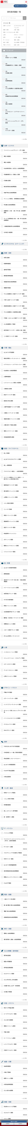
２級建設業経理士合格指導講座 (12, 226)
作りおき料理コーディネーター (12, 636)
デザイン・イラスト (18, 34)
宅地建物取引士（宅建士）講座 (13, 64)
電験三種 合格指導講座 (10, 911)
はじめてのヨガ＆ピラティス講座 (12, 459)
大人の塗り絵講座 (8, 1090)
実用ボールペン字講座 (11, 56)
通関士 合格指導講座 (9, 933)
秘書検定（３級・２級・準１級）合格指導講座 (15, 211)
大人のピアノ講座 (8, 1112)
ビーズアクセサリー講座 (10, 1013)
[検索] (24, 18)
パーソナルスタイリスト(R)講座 (12, 718)
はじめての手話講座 (9, 352)
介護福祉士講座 (8, 388)
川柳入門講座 (7, 1072)
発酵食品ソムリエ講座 (9, 624)
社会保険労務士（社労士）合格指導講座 (14, 168)
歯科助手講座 (7, 269)
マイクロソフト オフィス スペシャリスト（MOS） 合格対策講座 (14, 839)
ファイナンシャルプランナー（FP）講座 (14, 121)
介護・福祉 (16, 29)
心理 (4, 34)
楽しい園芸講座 (8, 465)
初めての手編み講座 (9, 1007)
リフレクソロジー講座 (9, 551)
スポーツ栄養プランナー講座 (11, 630)
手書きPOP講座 (8, 692)
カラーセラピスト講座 (9, 664)
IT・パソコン (6, 39)
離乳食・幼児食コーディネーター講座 (13, 617)
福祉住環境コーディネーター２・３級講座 (15, 358)
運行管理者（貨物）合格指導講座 (12, 939)
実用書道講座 (7, 804)
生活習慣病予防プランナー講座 (12, 611)
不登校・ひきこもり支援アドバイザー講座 (15, 318)
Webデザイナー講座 (9, 730)
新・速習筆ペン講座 (9, 817)
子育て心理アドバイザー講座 (11, 300)
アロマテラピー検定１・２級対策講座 (13, 471)
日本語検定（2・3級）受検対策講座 (13, 752)
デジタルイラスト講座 (9, 724)
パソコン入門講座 (8, 833)
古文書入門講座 (8, 991)
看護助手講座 (7, 287)
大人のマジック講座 (9, 973)
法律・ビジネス (7, 25)
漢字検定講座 (7, 955)
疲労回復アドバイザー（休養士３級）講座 (15, 330)
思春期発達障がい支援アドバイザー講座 (14, 306)
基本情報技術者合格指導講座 (11, 871)
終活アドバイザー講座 (9, 394)
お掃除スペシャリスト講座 (11, 497)
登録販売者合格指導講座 (11, 95)
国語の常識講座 (8, 961)
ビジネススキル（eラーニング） (19, 26)
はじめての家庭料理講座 (10, 567)
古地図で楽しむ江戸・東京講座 (12, 985)
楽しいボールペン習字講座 (11, 810)
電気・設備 (16, 39)
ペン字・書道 (17, 37)
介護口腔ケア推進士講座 (10, 425)
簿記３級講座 (8, 103)
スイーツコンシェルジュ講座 (11, 587)
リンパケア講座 (8, 509)
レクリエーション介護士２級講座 (12, 382)
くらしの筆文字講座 (9, 798)
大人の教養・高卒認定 (19, 42)
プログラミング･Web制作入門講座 (13, 852)
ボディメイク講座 (8, 539)
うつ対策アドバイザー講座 (11, 336)
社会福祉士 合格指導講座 (10, 370)
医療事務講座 (8, 79)
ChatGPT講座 (7, 883)
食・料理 (16, 32)
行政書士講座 (8, 72)
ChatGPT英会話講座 (9, 770)
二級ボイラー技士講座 (9, 899)
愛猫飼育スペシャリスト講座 (11, 521)
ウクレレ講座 (7, 1118)
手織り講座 (7, 1032)
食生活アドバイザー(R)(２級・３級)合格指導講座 (15, 580)
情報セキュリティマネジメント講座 (13, 877)
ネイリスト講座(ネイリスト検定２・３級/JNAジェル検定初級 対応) (14, 478)
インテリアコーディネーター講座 (12, 704)
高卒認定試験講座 (8, 967)
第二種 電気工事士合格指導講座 (12, 905)
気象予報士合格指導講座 (10, 192)
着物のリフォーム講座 (9, 1026)
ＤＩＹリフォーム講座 (9, 1038)
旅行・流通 (6, 42)
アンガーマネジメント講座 (11, 670)
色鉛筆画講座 (7, 1066)
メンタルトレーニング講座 (11, 652)
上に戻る (25, 139)
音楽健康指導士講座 (9, 437)
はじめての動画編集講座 (10, 865)
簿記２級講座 (7, 162)
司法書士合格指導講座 (9, 204)
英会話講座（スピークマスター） (12, 758)
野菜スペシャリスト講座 (10, 605)
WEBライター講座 (8, 858)
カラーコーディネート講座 (11, 698)
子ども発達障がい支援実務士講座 (14, 87)
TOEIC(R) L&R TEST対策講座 (12, 746)
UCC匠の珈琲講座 (8, 599)
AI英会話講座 (7, 776)
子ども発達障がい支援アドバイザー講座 (14, 293)
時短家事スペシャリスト (10, 533)
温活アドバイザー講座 (9, 527)
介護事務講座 (7, 376)
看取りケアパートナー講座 (11, 431)
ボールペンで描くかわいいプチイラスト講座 (15, 711)
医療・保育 (6, 29)
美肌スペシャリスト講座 (10, 515)
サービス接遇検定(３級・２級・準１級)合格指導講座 (15, 219)
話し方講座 (7, 453)
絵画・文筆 (16, 44)
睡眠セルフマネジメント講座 (11, 545)
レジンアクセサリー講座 (10, 1044)
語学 (4, 37)
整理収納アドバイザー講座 (11, 485)
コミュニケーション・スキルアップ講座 (14, 658)
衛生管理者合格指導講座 (10, 186)
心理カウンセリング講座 (10, 676)
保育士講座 (7, 257)
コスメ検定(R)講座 (9, 503)
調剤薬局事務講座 (8, 275)
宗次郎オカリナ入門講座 (10, 1106)
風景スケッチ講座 (8, 1078)
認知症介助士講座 (8, 400)
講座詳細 (23, 59)
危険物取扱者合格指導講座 (11, 917)
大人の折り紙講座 (8, 1020)
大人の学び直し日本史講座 (11, 979)
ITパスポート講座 (9, 129)
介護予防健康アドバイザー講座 (12, 406)
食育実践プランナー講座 (10, 593)
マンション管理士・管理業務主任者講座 (14, 198)
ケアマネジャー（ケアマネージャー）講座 (15, 111)
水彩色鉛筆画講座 (8, 1084)
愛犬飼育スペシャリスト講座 (11, 491)
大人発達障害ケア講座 (9, 324)
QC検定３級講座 (8, 232)
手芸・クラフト (7, 44)
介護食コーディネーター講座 (11, 413)
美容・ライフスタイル (8, 32)
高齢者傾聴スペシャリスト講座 (12, 419)
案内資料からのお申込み (20, 5)
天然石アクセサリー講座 (10, 1050)
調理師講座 (7, 573)
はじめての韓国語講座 (9, 764)
